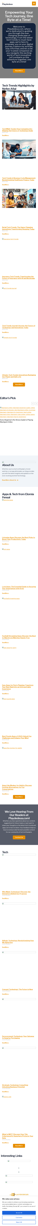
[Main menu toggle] (34, 3)
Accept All (19, 1212)
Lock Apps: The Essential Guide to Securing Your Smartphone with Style (19, 588)
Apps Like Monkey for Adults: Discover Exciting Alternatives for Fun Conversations (17, 787)
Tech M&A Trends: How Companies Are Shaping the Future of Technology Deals (17, 130)
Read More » (5, 135)
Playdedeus (7, 4)
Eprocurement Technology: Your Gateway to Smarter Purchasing (18, 1037)
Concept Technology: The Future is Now (17, 989)
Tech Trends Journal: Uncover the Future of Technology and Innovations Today (18, 327)
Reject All (19, 1222)
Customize (19, 1217)
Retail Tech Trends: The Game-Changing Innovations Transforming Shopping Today (18, 228)
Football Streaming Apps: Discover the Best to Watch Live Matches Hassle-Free (19, 637)
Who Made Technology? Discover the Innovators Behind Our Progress (16, 893)
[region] (19, 1211)
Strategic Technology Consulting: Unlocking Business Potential (15, 1086)
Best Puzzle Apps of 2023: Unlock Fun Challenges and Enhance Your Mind (16, 737)
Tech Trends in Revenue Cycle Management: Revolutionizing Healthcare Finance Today (19, 179)
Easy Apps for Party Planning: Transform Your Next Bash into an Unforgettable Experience (17, 687)
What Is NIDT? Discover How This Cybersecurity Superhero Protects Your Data (17, 1136)
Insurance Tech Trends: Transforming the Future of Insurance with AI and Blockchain (18, 277)
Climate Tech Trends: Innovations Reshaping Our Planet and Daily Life (19, 376)
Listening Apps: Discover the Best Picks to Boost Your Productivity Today (18, 538)
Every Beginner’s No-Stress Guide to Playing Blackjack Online (16, 421)
